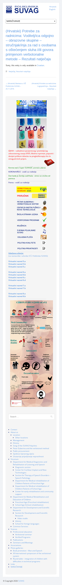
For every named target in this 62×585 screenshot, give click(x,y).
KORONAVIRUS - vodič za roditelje (22, 171)
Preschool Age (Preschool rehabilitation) (32, 502)
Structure (15, 459)
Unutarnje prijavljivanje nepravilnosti (28, 456)
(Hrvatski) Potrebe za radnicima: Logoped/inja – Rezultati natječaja (44, 86)
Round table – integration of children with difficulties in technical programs (30, 560)
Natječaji (12, 71)
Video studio (22, 518)
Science (14, 529)
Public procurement (21, 451)
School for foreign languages (27, 523)
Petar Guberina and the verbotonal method (31, 448)
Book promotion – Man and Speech (27, 550)
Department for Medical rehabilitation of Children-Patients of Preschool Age (32, 482)
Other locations (21, 437)
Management (18, 440)
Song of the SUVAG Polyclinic (25, 445)
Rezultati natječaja (23, 71)
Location (16, 435)
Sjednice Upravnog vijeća (23, 454)
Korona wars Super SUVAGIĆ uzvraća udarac (27, 167)
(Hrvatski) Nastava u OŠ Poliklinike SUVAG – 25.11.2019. (16, 86)
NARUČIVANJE (16, 567)
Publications (18, 540)
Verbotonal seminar (23, 534)
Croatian (40, 65)
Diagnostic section (23, 467)
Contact (14, 429)
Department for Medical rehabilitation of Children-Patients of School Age (32, 487)
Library (18, 521)
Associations (16, 545)
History (16, 443)
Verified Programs (22, 537)
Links (13, 564)
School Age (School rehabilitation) (29, 505)
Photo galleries (17, 548)
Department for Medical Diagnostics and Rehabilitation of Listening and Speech (30, 463)
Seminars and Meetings (23, 542)
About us (14, 432)
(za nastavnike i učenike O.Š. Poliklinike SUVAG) (28, 254)
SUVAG (21, 581)
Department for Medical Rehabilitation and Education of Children (31, 498)
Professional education (22, 532)
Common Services (20, 526)
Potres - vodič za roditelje (18, 182)
